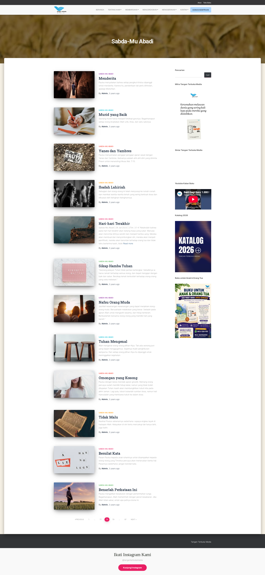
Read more (128, 243)
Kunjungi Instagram (132, 567)
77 (101, 519)
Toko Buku (207, 3)
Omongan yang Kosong (118, 378)
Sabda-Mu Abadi (106, 74)
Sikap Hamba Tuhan (115, 266)
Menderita (107, 78)
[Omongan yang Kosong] (74, 384)
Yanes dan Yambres (115, 151)
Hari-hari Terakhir (114, 223)
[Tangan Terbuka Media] (60, 9)
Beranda (100, 10)
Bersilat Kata (109, 453)
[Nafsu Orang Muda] (74, 308)
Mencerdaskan (150, 10)
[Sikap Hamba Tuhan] (74, 272)
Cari (208, 75)
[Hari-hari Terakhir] (74, 230)
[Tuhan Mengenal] (74, 348)
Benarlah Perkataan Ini (118, 489)
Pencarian (180, 70)
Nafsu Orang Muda (114, 302)
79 (113, 519)
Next (133, 519)
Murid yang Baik (113, 114)
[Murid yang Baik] (74, 121)
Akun (200, 3)
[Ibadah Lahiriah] (74, 193)
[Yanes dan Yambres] (74, 157)
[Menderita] (74, 84)
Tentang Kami (114, 10)
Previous (80, 519)
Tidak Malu (108, 417)
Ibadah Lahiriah (112, 187)
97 (125, 519)
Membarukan (131, 10)
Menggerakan (168, 10)
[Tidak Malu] (74, 423)
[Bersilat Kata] (74, 459)
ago (114, 93)
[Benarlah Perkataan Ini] (74, 496)
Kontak (183, 10)
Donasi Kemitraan (201, 10)
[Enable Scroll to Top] (259, 569)
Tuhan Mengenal (113, 341)
